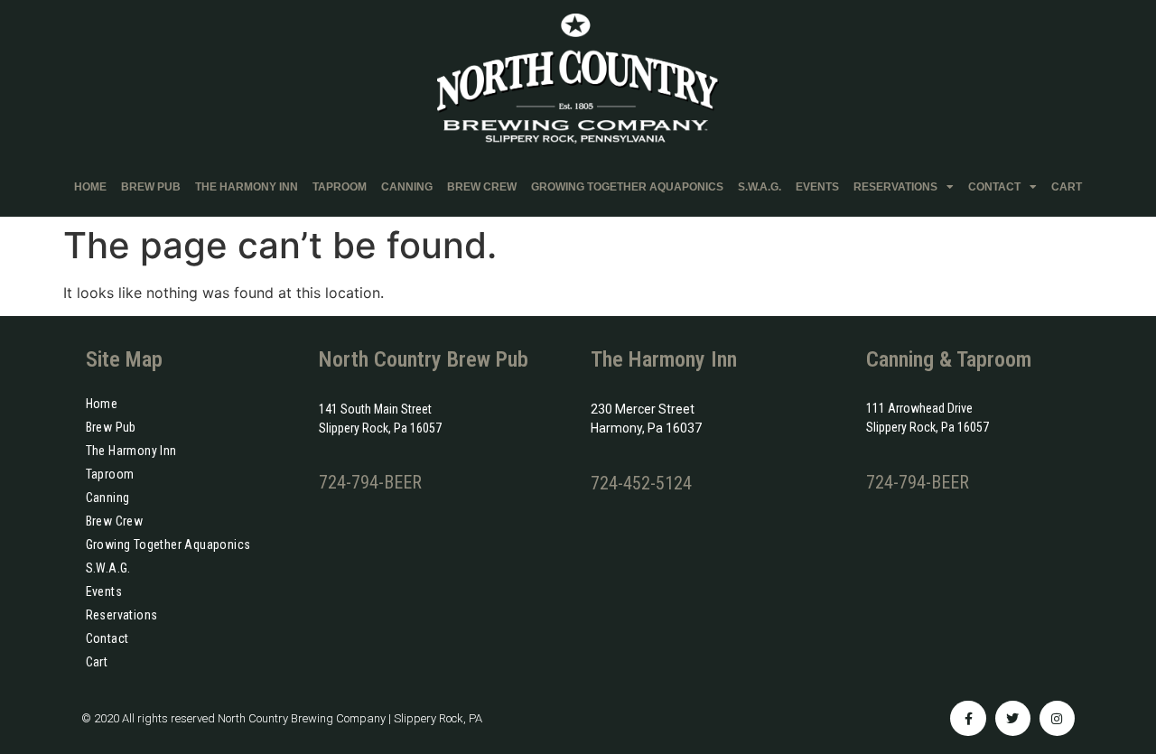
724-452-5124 (641, 483)
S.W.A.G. (759, 187)
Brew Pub (151, 187)
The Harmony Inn (246, 187)
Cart (1066, 187)
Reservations (895, 187)
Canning (407, 187)
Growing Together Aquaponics (627, 187)
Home (90, 187)
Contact (994, 187)
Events (817, 187)
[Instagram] (1057, 718)
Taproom (339, 187)
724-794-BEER (370, 482)
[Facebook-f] (967, 718)
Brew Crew (482, 187)
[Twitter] (1012, 718)
